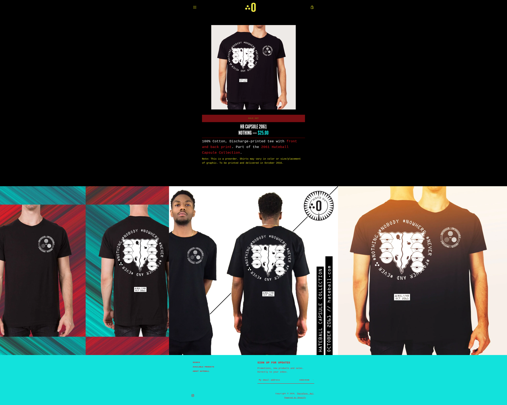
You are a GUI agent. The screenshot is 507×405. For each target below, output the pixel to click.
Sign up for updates (273, 362)
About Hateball (201, 371)
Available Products (203, 367)
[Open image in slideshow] (253, 67)
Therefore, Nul (305, 393)
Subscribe (305, 380)
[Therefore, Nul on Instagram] (192, 395)
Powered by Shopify (295, 398)
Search (196, 362)
